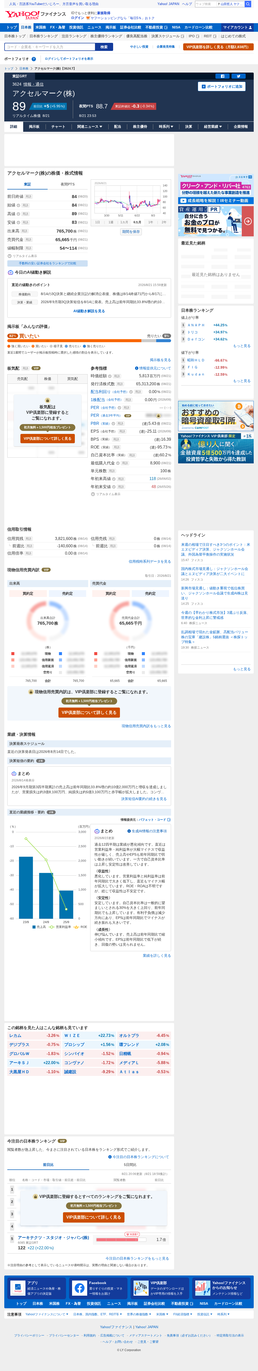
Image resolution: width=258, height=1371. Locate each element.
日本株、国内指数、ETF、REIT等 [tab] (96, 1314)
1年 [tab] (150, 222)
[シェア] (222, 76)
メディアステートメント (145, 1335)
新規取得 (103, 13)
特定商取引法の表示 (230, 1335)
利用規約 (90, 1335)
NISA (176, 27)
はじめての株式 (233, 36)
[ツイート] (239, 76)
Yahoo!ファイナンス (116, 1327)
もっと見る (242, 346)
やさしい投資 (139, 46)
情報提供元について (155, 368)
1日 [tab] (97, 222)
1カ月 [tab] (124, 222)
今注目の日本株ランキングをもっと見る (137, 1258)
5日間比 (130, 1165)
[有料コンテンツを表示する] (158, 415)
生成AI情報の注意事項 (149, 831)
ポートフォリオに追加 (224, 86)
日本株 (26, 27)
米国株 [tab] (160, 1314)
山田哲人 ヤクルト (232, 4)
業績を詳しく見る (157, 955)
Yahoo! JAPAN (168, 4)
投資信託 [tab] (203, 1314)
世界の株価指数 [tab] (137, 1314)
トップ (11, 27)
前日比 (48, 1165)
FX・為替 (57, 27)
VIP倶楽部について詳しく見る (48, 438)
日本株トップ (14, 36)
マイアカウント (235, 27)
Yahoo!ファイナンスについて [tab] (45, 1314)
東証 (27, 184)
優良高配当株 (136, 36)
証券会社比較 (130, 27)
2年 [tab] (164, 222)
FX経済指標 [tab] (181, 1314)
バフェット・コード (152, 819)
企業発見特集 (166, 46)
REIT (208, 36)
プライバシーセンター (64, 1335)
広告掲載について (112, 1335)
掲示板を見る (160, 360)
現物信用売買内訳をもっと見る (146, 726)
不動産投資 (154, 27)
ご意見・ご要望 (147, 1342)
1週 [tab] (111, 222)
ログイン (77, 18)
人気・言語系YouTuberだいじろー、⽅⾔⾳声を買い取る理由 (54, 4)
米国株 (41, 27)
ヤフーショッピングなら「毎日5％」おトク (123, 18)
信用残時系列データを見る (150, 561)
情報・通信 (33, 84)
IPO (192, 36)
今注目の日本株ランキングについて (141, 1157)
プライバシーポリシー (29, 1335)
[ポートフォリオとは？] (34, 59)
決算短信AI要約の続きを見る (144, 799)
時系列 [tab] (222, 1314)
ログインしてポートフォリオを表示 (69, 58)
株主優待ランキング (106, 36)
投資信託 (76, 27)
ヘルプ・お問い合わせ (118, 1342)
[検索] (248, 4)
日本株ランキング (43, 36)
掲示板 (111, 27)
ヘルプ (187, 4)
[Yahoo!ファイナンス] (36, 12)
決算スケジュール (165, 36)
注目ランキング (74, 36)
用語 (28, 196)
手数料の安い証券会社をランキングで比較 (47, 263)
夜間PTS (68, 184)
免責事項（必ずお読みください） (189, 1335)
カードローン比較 (198, 27)
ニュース (94, 27)
